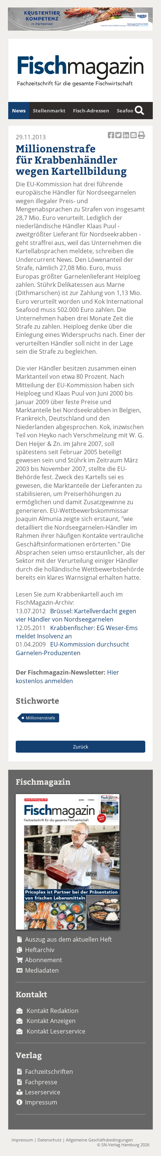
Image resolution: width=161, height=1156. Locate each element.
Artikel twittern (119, 139)
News (18, 110)
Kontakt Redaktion (53, 1011)
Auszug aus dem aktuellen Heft (68, 939)
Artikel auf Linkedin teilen (126, 139)
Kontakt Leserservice (56, 1031)
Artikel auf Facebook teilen (111, 139)
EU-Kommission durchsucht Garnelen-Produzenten (72, 648)
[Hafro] (80, 28)
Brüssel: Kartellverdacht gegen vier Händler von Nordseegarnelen (76, 615)
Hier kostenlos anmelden (67, 676)
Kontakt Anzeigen (51, 1021)
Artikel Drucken (141, 139)
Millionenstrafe (40, 717)
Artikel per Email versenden (134, 139)
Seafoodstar (131, 110)
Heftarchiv (39, 950)
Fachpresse (41, 1082)
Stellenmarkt (49, 110)
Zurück (80, 746)
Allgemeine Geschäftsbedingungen (99, 1140)
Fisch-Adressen (91, 110)
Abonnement (43, 960)
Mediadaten (42, 970)
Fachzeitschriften (49, 1071)
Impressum (41, 1102)
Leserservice (42, 1092)
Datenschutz (49, 1140)
